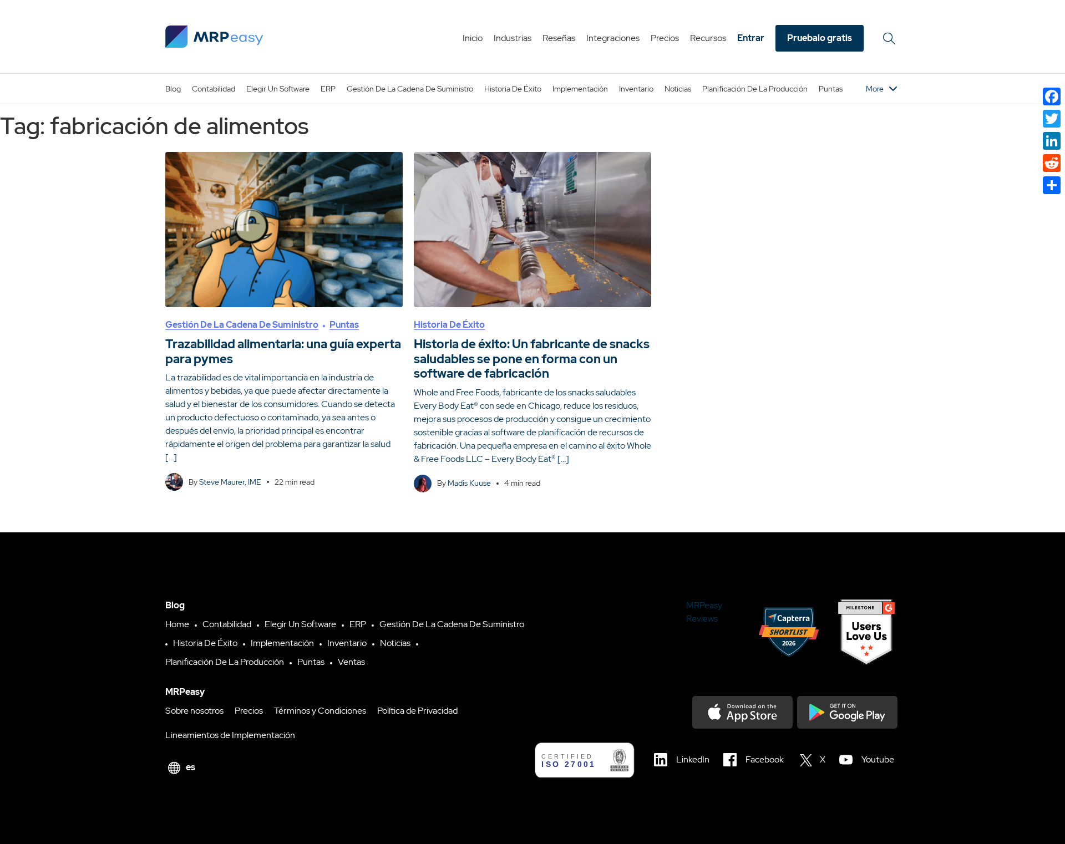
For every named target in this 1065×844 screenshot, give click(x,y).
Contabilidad (213, 89)
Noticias (678, 89)
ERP (328, 89)
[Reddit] (1052, 163)
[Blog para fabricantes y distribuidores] (214, 37)
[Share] (1052, 185)
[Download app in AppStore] (742, 712)
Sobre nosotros (194, 710)
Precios (665, 38)
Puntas (831, 89)
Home (177, 624)
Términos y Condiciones (320, 710)
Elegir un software (278, 89)
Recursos (708, 38)
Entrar (750, 38)
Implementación (580, 89)
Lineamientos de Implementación (230, 735)
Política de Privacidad (417, 710)
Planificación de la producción (755, 89)
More (875, 89)
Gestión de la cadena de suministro (410, 89)
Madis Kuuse (469, 483)
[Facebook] (1052, 96)
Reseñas (558, 38)
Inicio (473, 38)
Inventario (636, 89)
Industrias (512, 38)
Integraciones (613, 38)
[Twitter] (1052, 119)
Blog (173, 89)
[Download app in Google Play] (847, 712)
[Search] (891, 38)
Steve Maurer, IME (230, 482)
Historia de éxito (512, 89)
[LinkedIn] (1052, 141)
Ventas (351, 662)
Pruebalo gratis (819, 38)
